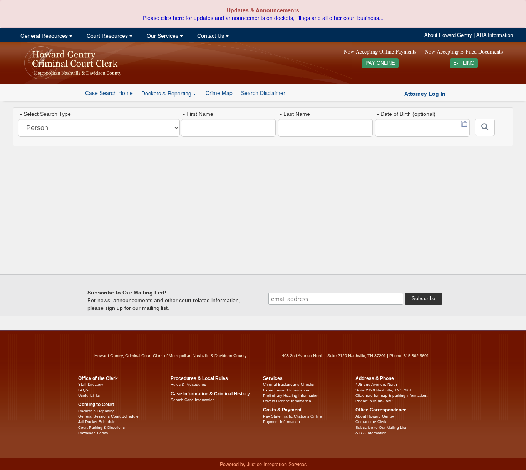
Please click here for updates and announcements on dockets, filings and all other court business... (263, 18)
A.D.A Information (371, 433)
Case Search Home (109, 93)
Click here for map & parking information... (392, 395)
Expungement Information (286, 390)
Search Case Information (193, 400)
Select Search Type (47, 114)
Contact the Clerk (370, 422)
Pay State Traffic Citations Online (292, 416)
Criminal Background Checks (288, 384)
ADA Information (494, 35)
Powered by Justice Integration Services (263, 464)
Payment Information (281, 422)
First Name (199, 114)
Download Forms (93, 433)
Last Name (296, 114)
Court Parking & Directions (101, 427)
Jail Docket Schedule (97, 422)
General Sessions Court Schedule (108, 416)
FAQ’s (83, 390)
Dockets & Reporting (96, 411)
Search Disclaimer (263, 93)
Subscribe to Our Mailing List (380, 427)
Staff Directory (90, 384)
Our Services (162, 36)
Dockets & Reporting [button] (167, 93)
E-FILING (463, 63)
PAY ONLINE (380, 63)
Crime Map (219, 93)
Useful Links (89, 395)
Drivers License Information (287, 401)
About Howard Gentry (448, 35)
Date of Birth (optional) (408, 114)
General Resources (44, 36)
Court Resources (107, 36)
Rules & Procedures (188, 384)
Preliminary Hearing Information (290, 395)
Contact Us (211, 36)
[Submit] (485, 127)
